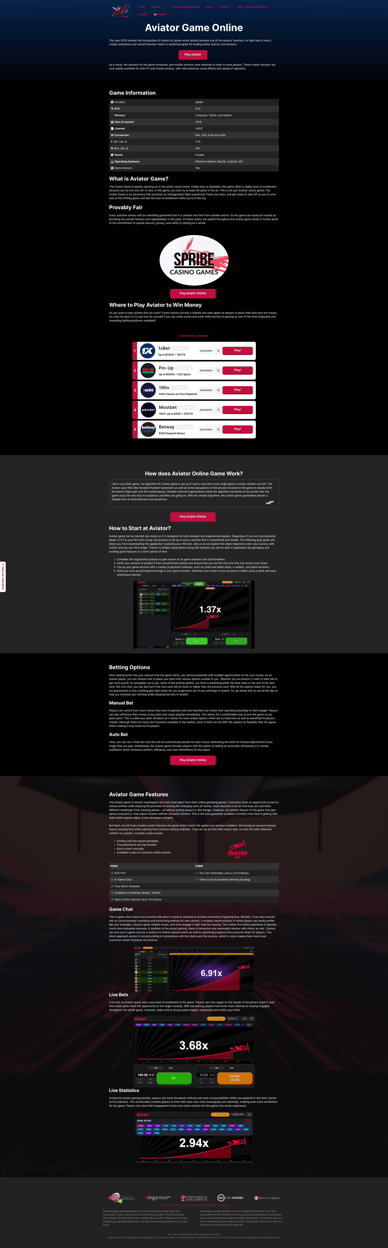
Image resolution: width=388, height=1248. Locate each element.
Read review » (180, 348)
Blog (240, 6)
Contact (143, 14)
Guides (155, 6)
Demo (209, 6)
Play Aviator (193, 54)
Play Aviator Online (193, 293)
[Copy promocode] (219, 351)
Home (141, 6)
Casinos (224, 6)
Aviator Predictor (256, 6)
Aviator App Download (185, 6)
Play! (237, 350)
